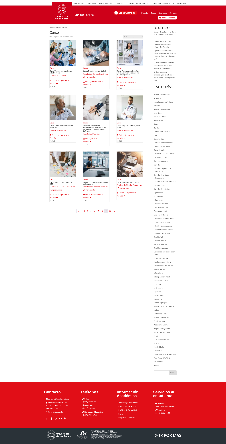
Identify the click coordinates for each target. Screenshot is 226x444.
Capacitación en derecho (163, 143)
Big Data (157, 128)
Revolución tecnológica (163, 332)
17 (98, 211)
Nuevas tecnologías (161, 317)
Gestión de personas (161, 248)
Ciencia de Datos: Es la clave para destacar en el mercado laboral (165, 34)
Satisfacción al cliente (162, 339)
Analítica (157, 106)
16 (94, 211)
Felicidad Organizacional (163, 226)
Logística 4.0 (158, 295)
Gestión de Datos (160, 244)
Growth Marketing (161, 258)
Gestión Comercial (161, 241)
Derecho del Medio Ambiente (165, 181)
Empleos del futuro (161, 215)
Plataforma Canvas (161, 325)
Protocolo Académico (127, 406)
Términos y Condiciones (128, 402)
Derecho (157, 165)
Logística (157, 291)
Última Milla (158, 362)
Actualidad (158, 98)
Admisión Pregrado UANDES (138, 3)
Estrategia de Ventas (162, 222)
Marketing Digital (160, 303)
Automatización (160, 120)
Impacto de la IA (160, 269)
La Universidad (78, 3)
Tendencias (158, 351)
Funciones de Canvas (162, 233)
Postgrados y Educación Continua (100, 3)
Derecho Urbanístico (162, 189)
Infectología (158, 273)
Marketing (158, 299)
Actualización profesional (163, 102)
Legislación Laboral (161, 280)
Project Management (162, 328)
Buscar (172, 373)
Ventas (156, 365)
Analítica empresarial (162, 109)
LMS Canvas (158, 288)
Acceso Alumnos (168, 18)
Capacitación (159, 139)
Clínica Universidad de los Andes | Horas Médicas (170, 3)
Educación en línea (161, 207)
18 (102, 211)
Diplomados (158, 193)
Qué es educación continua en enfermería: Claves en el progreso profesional (165, 65)
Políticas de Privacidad (127, 410)
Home (51, 28)
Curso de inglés (159, 150)
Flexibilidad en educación (163, 230)
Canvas (156, 135)
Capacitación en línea (162, 146)
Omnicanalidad (159, 321)
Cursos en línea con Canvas (164, 154)
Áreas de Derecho (160, 117)
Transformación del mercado (165, 354)
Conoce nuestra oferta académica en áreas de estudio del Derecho (162, 44)
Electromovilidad (160, 211)
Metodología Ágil (160, 314)
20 (110, 211)
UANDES (120, 3)
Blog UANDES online (126, 417)
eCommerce (158, 200)
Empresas (163, 13)
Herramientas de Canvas (163, 266)
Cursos (154, 13)
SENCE (156, 343)
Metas (156, 310)
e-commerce (158, 196)
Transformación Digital (162, 358)
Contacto (173, 13)
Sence (120, 414)
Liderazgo (157, 284)
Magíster (145, 13)
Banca (156, 124)
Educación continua (161, 204)
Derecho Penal (159, 185)
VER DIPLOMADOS (127, 13)
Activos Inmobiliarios (162, 94)
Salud (156, 336)
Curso (57, 28)
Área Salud (158, 113)
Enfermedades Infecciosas (164, 218)
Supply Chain (159, 347)
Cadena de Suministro (162, 131)
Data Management (161, 161)
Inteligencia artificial (162, 277)
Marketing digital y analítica (165, 306)
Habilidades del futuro (162, 262)
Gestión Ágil (158, 237)
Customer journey (160, 157)
